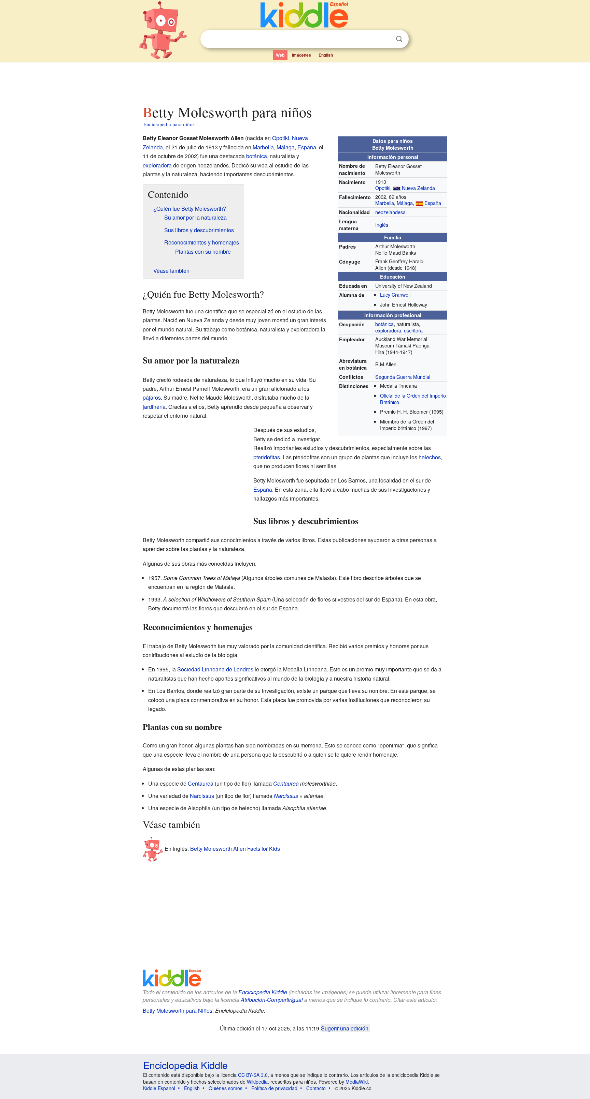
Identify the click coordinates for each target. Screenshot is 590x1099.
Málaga (405, 202)
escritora (413, 330)
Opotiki (382, 187)
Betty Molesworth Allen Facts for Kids (235, 848)
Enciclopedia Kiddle (262, 992)
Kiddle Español (159, 1088)
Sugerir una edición (344, 1028)
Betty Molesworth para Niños (177, 1010)
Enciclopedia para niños (169, 124)
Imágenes (301, 55)
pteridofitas (266, 457)
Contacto (316, 1088)
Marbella (384, 202)
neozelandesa (390, 212)
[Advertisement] (295, 81)
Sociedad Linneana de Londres (215, 669)
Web (280, 55)
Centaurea (200, 783)
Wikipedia (257, 1081)
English (326, 55)
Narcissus (202, 796)
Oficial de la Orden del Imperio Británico (413, 398)
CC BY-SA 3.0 (253, 1074)
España (432, 202)
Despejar (385, 39)
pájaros (152, 397)
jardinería (154, 407)
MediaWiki (357, 1081)
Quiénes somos (225, 1088)
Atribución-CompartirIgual (272, 1000)
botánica (384, 323)
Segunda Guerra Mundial (402, 376)
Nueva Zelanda (418, 187)
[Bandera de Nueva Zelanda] (397, 187)
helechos (430, 457)
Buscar (399, 39)
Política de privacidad (274, 1088)
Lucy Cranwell (395, 294)
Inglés (381, 224)
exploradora (388, 330)
